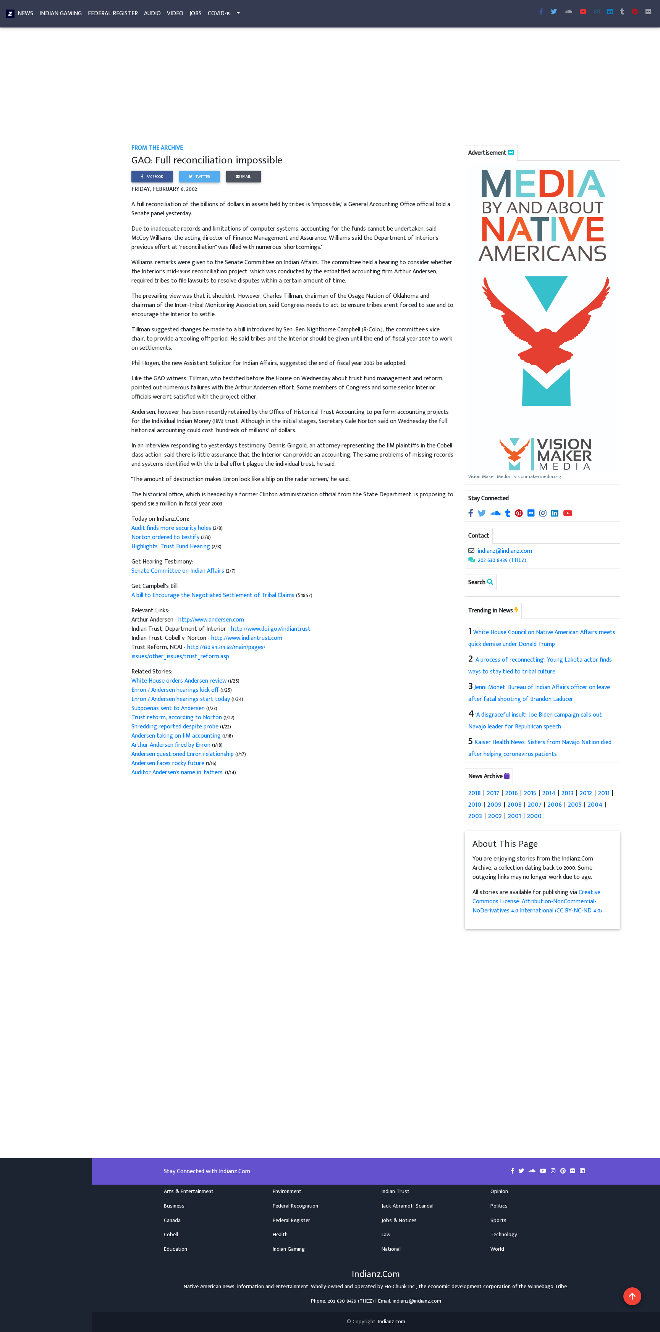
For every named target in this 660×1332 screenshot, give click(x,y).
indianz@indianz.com (504, 551)
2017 (493, 792)
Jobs (195, 13)
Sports (498, 1220)
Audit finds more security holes (172, 528)
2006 (555, 804)
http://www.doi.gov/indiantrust (271, 629)
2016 (511, 792)
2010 (474, 804)
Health (280, 1234)
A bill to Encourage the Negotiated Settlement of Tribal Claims (213, 595)
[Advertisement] (360, 87)
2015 (530, 792)
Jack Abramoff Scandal (408, 1206)
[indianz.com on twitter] (482, 514)
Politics (499, 1206)
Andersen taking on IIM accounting (176, 736)
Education (175, 1249)
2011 (604, 792)
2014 (548, 792)
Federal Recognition (295, 1206)
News (25, 13)
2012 (586, 792)
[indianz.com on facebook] (471, 514)
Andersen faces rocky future (168, 763)
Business (174, 1206)
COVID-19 (219, 13)
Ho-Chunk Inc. (400, 1286)
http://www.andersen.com (211, 620)
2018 (474, 792)
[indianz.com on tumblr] (622, 12)
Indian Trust (395, 1191)
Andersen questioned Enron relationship (183, 754)
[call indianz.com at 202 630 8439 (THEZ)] (471, 560)
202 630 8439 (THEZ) (502, 560)
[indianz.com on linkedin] (555, 514)
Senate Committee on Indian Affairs (178, 571)
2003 (475, 815)
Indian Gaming (60, 13)
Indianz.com (391, 1321)
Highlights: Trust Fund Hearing (171, 546)
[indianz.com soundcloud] (568, 12)
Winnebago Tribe (547, 1286)
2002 (495, 815)
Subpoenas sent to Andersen (168, 708)
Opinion (499, 1191)
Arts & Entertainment (189, 1191)
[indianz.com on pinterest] (519, 514)
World (497, 1249)
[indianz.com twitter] (554, 12)
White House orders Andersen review (179, 681)
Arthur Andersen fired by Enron (171, 745)
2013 (567, 792)
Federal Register (113, 13)
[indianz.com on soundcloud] (496, 514)
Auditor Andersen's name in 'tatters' (178, 772)
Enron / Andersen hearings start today (181, 699)
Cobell (171, 1234)
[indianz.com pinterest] (635, 12)
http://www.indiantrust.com (246, 638)
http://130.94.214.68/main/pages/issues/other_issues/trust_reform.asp (198, 652)
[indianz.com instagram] (597, 12)
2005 (575, 804)
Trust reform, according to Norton (177, 717)
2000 (534, 815)
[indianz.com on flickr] (648, 12)
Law (386, 1234)
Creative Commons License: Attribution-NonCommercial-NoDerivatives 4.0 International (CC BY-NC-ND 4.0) (537, 901)
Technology (503, 1234)
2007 (535, 804)
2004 (595, 804)
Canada (172, 1220)
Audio (152, 13)
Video (175, 13)
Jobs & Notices (399, 1220)
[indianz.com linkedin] (610, 12)
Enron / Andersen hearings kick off (175, 690)
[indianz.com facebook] (541, 12)
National (391, 1249)
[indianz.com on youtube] (583, 12)
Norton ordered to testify (166, 537)
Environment (287, 1191)
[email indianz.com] (471, 551)
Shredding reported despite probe (175, 727)
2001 (514, 815)
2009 (494, 804)
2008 (515, 804)
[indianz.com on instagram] (543, 514)
